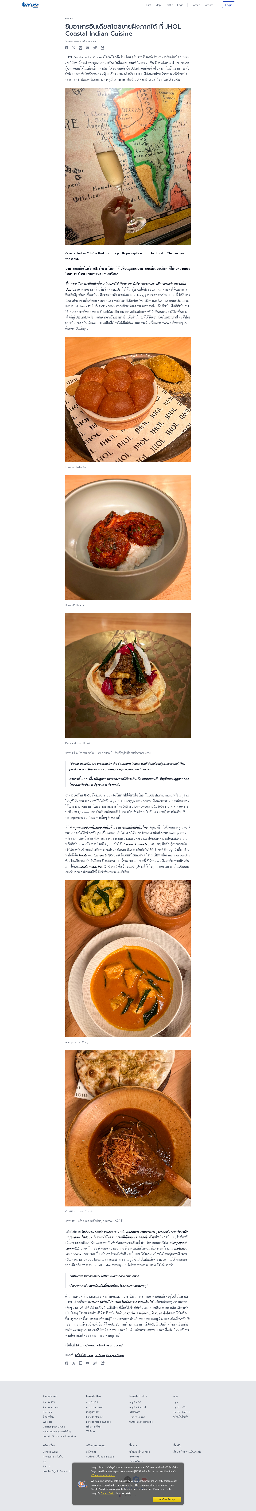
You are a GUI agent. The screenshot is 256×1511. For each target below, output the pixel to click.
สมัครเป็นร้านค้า (180, 1416)
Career (196, 5)
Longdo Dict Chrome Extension (59, 1436)
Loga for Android (181, 1411)
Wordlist (47, 1421)
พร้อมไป (80, 1355)
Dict (148, 5)
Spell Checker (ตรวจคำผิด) (57, 1431)
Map (158, 5)
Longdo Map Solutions (98, 1421)
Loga (180, 5)
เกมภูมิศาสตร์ (92, 1411)
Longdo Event (50, 1451)
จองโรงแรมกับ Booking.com (100, 1456)
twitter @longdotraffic (141, 1421)
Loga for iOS (179, 1407)
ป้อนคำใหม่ (48, 1416)
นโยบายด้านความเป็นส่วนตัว (187, 1451)
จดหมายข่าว (135, 1456)
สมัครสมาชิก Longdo (139, 1451)
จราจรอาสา (134, 1411)
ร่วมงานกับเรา (136, 1461)
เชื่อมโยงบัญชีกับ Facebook (57, 1471)
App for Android (51, 1407)
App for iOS (49, 1402)
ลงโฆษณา (91, 1451)
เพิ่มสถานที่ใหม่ (93, 1426)
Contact (209, 5)
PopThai (47, 1411)
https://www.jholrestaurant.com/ (99, 1345)
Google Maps (115, 1355)
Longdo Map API (94, 1416)
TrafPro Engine (137, 1416)
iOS (44, 1461)
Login (228, 5)
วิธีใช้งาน (90, 1431)
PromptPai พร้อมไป (53, 1456)
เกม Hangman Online (54, 1426)
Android (47, 1466)
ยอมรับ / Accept (167, 1499)
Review (69, 18)
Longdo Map (96, 1355)
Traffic (169, 5)
